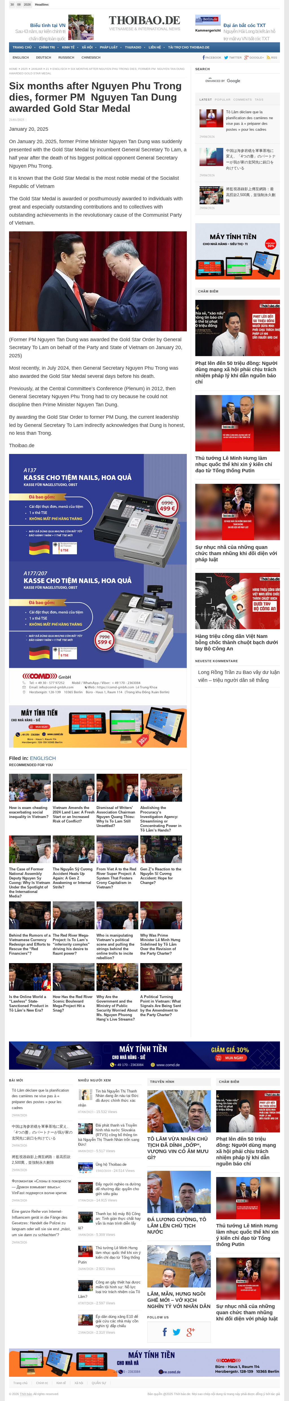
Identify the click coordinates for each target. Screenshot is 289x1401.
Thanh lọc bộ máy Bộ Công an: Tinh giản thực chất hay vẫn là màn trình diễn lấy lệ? (109, 1221)
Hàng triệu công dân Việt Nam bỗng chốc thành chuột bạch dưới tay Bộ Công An (236, 642)
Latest (206, 99)
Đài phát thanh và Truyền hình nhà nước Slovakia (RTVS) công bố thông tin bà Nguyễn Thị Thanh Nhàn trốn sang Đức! (108, 1135)
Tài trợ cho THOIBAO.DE (188, 47)
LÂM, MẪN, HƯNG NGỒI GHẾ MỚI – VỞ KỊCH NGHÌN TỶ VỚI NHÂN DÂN (179, 1300)
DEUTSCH (43, 57)
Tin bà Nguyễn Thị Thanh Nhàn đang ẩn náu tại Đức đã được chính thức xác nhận (108, 1098)
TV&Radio (133, 47)
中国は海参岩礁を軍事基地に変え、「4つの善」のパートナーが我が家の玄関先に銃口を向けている (42, 1132)
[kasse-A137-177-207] (98, 701)
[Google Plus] (194, 1334)
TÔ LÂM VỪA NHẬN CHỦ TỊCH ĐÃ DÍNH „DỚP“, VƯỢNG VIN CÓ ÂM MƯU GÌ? (178, 1148)
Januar (36, 68)
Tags (259, 99)
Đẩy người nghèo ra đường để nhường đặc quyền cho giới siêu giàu (118, 1189)
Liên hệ (155, 47)
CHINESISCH (91, 57)
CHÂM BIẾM (208, 291)
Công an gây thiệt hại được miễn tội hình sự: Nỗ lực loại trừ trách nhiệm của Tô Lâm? (109, 1289)
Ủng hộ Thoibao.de (111, 1164)
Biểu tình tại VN (47, 25)
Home (13, 68)
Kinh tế (68, 47)
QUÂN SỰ (99, 1383)
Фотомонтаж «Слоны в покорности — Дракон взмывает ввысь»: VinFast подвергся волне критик (41, 1187)
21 (47, 68)
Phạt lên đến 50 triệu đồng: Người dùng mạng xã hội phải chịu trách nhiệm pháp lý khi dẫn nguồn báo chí (236, 372)
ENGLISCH (21, 57)
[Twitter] (179, 1334)
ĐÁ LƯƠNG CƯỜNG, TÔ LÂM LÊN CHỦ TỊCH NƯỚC (176, 1226)
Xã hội (87, 47)
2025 (24, 68)
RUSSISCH (66, 57)
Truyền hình (162, 1081)
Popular (223, 99)
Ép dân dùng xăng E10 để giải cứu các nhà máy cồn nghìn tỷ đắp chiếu (117, 1321)
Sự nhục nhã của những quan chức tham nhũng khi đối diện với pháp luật (236, 553)
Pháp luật (109, 47)
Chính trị (47, 47)
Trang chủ (22, 47)
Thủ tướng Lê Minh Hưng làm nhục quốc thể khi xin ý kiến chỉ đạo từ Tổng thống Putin (233, 464)
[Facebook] (167, 1334)
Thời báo (26, 1394)
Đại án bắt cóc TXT (245, 25)
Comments (242, 99)
